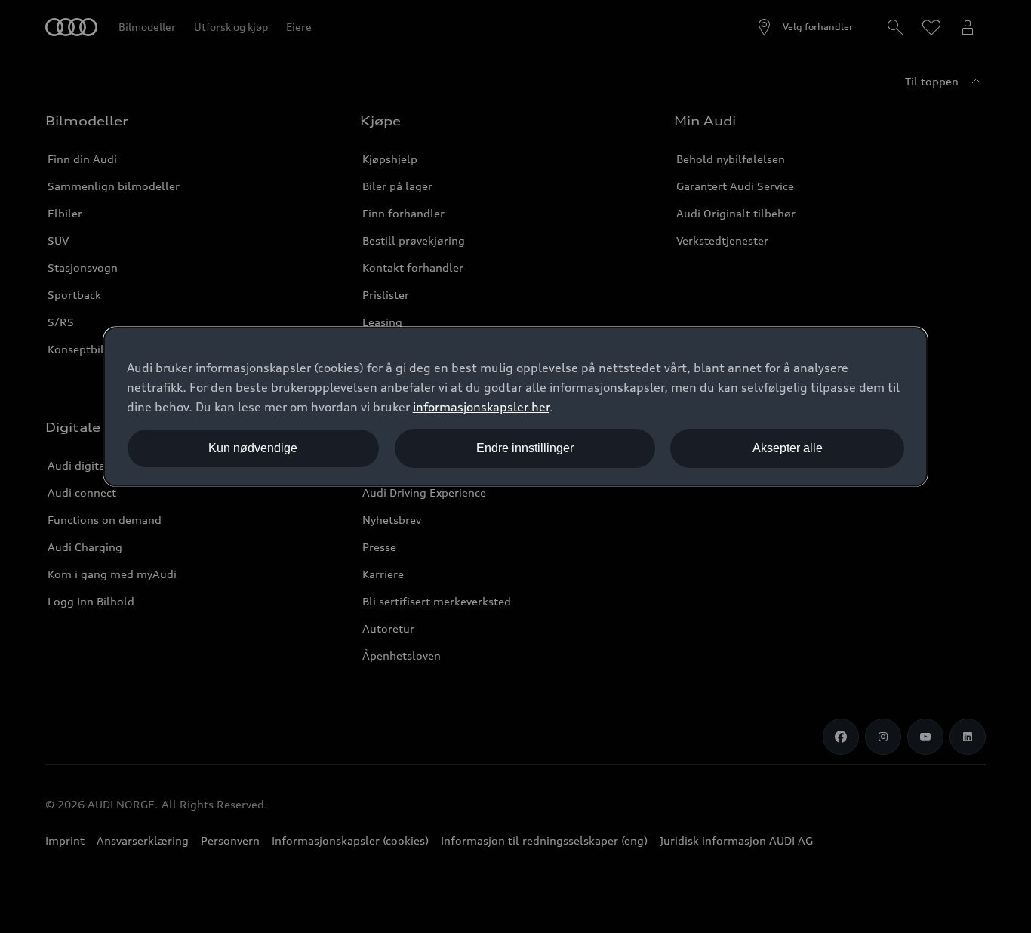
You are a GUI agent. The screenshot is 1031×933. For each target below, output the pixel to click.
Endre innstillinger (525, 448)
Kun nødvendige (252, 448)
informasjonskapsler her (481, 406)
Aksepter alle (787, 448)
